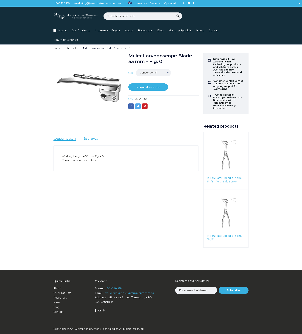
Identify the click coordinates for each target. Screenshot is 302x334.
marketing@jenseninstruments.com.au (129, 293)
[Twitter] (138, 106)
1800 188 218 (114, 288)
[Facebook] (183, 3)
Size (130, 72)
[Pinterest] (145, 106)
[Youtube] (188, 3)
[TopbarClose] (299, 3)
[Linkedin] (194, 3)
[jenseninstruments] (76, 16)
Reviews (90, 138)
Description (64, 138)
